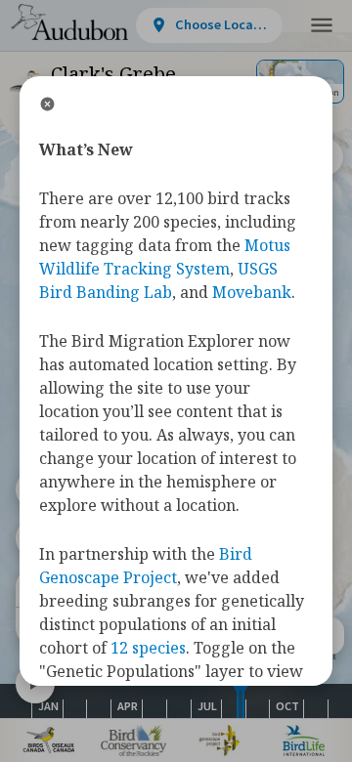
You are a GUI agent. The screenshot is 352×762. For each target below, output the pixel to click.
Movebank (251, 292)
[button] (321, 26)
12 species (148, 647)
